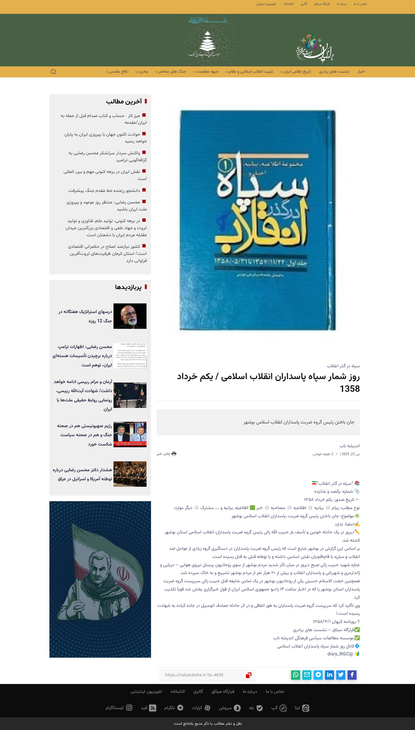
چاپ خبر (164, 454)
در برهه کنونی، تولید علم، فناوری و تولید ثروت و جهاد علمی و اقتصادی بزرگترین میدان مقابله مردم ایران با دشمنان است (106, 228)
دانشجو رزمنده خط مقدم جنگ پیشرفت (104, 191)
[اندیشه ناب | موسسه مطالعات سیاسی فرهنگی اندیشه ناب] (207, 47)
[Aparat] (201, 708)
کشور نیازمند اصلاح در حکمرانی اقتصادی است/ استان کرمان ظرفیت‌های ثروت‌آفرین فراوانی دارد (107, 254)
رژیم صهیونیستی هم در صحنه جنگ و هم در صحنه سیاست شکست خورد (84, 435)
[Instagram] (119, 708)
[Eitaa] (302, 708)
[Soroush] (230, 708)
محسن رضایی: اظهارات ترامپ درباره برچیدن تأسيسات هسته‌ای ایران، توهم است (82, 356)
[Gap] (279, 708)
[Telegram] (174, 708)
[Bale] (256, 708)
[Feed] (148, 708)
